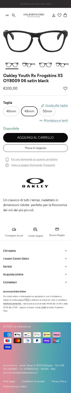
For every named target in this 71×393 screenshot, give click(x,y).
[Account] (51, 15)
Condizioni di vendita (33, 381)
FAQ (26, 299)
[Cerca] (15, 15)
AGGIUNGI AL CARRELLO (35, 137)
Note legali (9, 381)
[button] (65, 88)
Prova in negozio (35, 148)
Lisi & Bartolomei (22, 326)
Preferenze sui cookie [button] (14, 386)
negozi (42, 5)
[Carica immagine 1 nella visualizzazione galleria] (35, 41)
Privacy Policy (59, 381)
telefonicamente (12, 303)
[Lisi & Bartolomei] (34, 15)
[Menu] (7, 15)
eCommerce (10, 365)
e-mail (42, 307)
